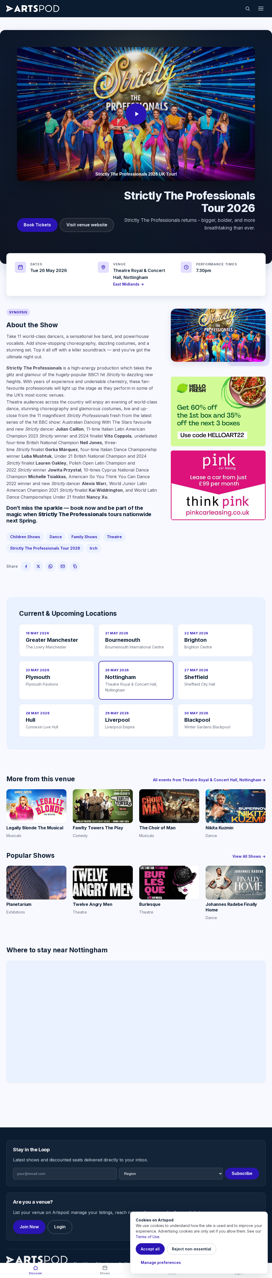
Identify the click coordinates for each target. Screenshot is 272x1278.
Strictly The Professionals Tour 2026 (45, 548)
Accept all (150, 1249)
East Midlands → (128, 284)
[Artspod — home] (32, 8)
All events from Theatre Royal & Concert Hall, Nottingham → (209, 780)
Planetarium (18, 904)
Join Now (29, 1226)
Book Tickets (37, 224)
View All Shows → (249, 856)
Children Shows (25, 536)
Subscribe (242, 1173)
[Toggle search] (247, 8)
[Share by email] (63, 566)
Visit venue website (86, 224)
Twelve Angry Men (92, 904)
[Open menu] (261, 8)
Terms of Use (147, 1236)
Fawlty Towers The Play (98, 827)
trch (93, 548)
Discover (35, 1273)
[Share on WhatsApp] (50, 566)
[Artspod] (36, 1260)
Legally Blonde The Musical (34, 827)
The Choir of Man (157, 827)
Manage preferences (161, 1262)
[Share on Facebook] (26, 566)
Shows (105, 1273)
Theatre (114, 536)
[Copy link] (75, 566)
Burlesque (149, 904)
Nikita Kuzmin (219, 827)
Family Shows (84, 536)
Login (60, 1226)
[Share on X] (38, 566)
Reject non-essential (191, 1249)
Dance (56, 536)
